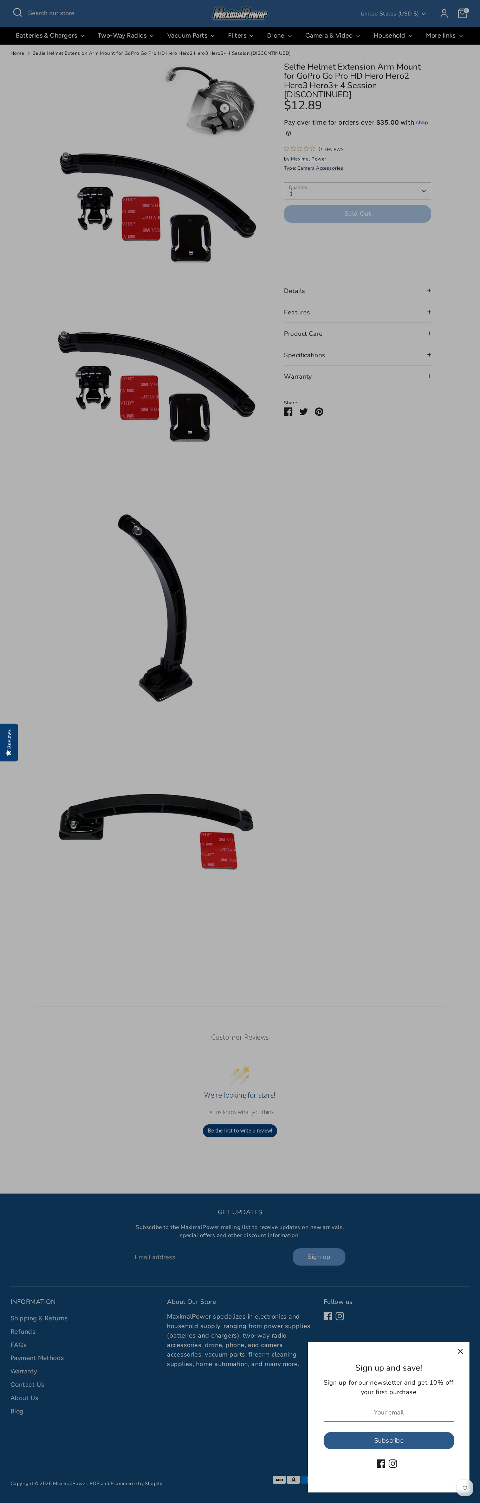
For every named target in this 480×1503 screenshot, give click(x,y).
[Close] (460, 1351)
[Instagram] (393, 1463)
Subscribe (389, 1440)
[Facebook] (381, 1463)
